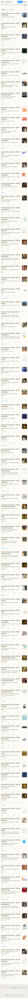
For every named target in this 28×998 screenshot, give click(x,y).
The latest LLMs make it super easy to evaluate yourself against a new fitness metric (10, 832)
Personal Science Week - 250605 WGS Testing (10, 738)
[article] (14, 17)
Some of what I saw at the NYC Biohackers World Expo (8, 97)
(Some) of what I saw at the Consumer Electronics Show (10, 371)
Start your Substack (10, 991)
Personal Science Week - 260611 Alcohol (10, 128)
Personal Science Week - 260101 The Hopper (10, 391)
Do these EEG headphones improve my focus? (10, 708)
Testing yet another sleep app (8, 418)
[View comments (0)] (8, 20)
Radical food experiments (7, 452)
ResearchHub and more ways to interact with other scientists (10, 918)
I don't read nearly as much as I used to (10, 111)
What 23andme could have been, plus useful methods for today (10, 844)
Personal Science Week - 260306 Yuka (10, 289)
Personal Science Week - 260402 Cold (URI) (10, 241)
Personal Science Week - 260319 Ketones (10, 267)
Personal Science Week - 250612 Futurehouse (10, 726)
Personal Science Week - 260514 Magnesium (10, 174)
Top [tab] (7, 9)
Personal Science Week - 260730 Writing (10, 49)
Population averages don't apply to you (10, 719)
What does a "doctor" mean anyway (9, 142)
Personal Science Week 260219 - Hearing (10, 312)
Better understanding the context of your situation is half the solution (10, 975)
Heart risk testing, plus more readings (10, 929)
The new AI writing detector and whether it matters (10, 53)
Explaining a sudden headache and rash (10, 589)
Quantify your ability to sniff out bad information (9, 798)
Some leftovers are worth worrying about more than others (9, 86)
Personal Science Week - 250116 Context (10, 971)
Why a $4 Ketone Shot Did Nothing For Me (10, 270)
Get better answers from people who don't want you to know (9, 530)
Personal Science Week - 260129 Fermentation (10, 348)
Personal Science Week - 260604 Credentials (10, 139)
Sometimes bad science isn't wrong (9, 508)
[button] (2, 4)
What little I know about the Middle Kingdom (9, 519)
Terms (19, 987)
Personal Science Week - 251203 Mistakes (10, 436)
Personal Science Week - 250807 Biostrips (10, 632)
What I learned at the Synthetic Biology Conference (10, 777)
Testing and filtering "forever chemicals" (10, 614)
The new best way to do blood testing (10, 75)
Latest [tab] (3, 9)
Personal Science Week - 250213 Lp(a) (10, 926)
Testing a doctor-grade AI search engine (10, 211)
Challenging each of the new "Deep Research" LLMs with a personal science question (10, 906)
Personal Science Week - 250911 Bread (10, 575)
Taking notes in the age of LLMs (8, 326)
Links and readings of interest (8, 16)
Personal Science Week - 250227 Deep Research (10, 903)
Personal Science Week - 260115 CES (10, 368)
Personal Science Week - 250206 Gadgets (10, 936)
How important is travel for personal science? (9, 755)
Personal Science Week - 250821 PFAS (10, 611)
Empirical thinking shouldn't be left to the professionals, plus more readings (10, 671)
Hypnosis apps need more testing (9, 166)
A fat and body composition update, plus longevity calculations (10, 963)
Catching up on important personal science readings (9, 649)
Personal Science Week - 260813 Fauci (10, 24)
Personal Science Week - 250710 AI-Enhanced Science (10, 679)
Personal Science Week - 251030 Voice (10, 495)
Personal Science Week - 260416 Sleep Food (10, 218)
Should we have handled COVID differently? (8, 27)
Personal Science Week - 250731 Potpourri (10, 645)
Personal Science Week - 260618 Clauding (10, 118)
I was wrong (4, 439)
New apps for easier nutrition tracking (10, 766)
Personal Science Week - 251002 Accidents (10, 538)
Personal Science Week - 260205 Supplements (10, 334)
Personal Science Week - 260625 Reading (10, 108)
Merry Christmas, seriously (7, 408)
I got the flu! (4, 812)
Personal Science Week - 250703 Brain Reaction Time (10, 691)
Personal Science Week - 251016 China (10, 515)
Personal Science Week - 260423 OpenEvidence (10, 208)
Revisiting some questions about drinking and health (8, 131)
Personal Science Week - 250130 (10, 950)
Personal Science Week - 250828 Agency (10, 599)
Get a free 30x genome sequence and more (10, 741)
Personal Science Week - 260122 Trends (10, 358)
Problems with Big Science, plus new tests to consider (9, 952)
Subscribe (20, 1)
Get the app (20, 991)
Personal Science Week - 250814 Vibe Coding (10, 621)
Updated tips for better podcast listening (10, 462)
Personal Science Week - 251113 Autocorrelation (10, 470)
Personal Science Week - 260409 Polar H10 (10, 229)
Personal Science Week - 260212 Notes (10, 324)
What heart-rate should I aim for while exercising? (10, 64)
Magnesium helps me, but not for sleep (10, 176)
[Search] (25, 9)
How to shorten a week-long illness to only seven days (10, 244)
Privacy (15, 987)
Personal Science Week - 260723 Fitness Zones (10, 61)
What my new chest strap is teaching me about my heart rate (10, 233)
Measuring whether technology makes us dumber (10, 383)
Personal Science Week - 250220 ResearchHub (10, 914)
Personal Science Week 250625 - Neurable (10, 705)
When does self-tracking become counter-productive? (8, 38)
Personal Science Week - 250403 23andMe (10, 840)
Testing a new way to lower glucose (9, 635)
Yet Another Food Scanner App (8, 292)
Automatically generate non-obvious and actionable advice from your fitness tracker (10, 259)
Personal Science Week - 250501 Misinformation (10, 795)
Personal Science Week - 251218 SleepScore (10, 415)
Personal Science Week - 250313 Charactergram (10, 877)
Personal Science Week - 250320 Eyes (10, 866)
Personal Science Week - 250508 (10, 784)
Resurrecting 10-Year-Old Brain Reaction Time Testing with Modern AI (10, 694)
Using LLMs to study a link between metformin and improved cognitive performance (9, 473)
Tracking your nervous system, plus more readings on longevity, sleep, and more (10, 556)
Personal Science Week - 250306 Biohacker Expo (10, 889)
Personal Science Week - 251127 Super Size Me (10, 449)
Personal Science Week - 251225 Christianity (10, 405)
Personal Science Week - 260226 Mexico (10, 302)
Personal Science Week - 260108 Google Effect (10, 379)
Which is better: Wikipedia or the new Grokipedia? (10, 484)
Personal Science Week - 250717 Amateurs (10, 668)
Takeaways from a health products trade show (10, 281)
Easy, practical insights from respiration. (10, 822)
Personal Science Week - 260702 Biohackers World (10, 94)
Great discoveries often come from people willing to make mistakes (9, 541)
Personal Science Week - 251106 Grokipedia (10, 481)
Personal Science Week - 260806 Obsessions (10, 35)
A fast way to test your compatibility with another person (10, 881)
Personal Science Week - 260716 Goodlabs (10, 72)
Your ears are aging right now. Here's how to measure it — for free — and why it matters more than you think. (10, 316)
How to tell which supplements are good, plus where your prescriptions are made (10, 337)
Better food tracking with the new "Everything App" (9, 787)
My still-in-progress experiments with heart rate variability (10, 200)
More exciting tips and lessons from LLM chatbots (10, 624)
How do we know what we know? (9, 186)
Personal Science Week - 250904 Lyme (10, 586)
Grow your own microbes (7, 351)
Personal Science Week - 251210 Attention (10, 425)
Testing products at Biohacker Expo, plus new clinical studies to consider (10, 892)
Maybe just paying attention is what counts (9, 428)
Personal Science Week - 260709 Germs (10, 82)
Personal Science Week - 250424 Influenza (10, 809)
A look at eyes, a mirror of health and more (9, 869)
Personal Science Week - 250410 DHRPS (10, 829)
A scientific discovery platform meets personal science (9, 730)
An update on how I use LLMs (8, 121)
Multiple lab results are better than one (10, 361)
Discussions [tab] (11, 9)
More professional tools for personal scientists (9, 683)
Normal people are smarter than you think (9, 603)
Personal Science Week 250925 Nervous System (10, 552)
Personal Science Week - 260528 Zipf (10, 152)
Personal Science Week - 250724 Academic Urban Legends (10, 657)
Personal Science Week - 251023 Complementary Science (10, 505)
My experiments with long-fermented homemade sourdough (10, 578)
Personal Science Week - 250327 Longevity (10, 855)
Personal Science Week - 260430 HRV (10, 197)
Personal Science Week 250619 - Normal (10, 716)
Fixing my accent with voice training (9, 498)
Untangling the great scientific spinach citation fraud (10, 660)
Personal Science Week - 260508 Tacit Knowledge (10, 184)
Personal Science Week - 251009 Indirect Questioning (10, 527)
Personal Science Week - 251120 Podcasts (10, 460)
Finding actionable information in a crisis (10, 305)
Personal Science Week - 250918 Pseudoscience (10, 564)
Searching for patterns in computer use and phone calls (10, 156)
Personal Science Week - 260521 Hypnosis (10, 164)
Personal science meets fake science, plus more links (10, 567)
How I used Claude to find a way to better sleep (9, 221)
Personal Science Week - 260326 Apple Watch (10, 255)
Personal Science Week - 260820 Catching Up (10, 14)
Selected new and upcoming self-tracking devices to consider (10, 939)
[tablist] (8, 9)
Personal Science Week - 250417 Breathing (10, 819)
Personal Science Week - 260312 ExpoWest (10, 278)
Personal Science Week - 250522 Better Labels (10, 763)
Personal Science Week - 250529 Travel (10, 752)
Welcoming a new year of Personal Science (9, 394)
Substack (7, 995)
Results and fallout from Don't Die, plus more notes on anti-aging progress (10, 858)
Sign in (25, 1)
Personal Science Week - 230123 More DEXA (10, 960)
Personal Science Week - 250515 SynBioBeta (10, 773)
